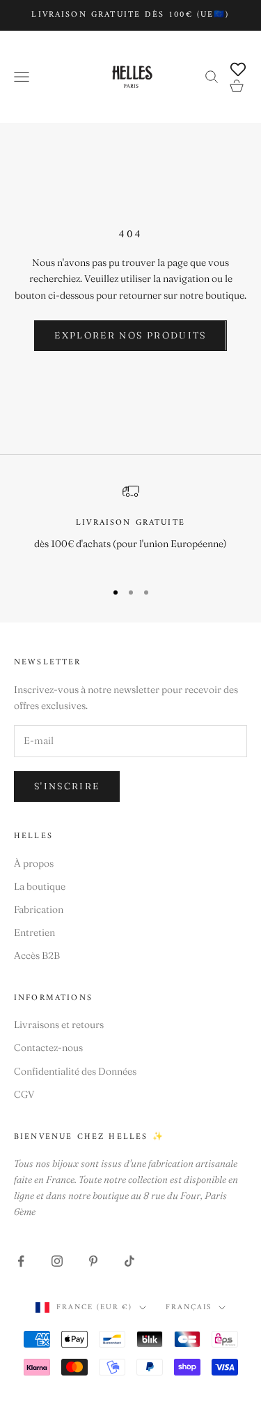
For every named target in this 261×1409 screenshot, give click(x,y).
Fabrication (38, 909)
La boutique (39, 886)
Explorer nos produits (130, 335)
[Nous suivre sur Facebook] (21, 1261)
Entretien (34, 932)
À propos (34, 863)
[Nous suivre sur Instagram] (57, 1261)
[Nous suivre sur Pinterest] (93, 1261)
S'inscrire (67, 785)
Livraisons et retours (59, 1024)
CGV (24, 1094)
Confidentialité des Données (75, 1071)
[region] (130, 526)
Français (189, 1308)
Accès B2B (37, 955)
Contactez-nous (48, 1047)
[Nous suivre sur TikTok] (129, 1261)
